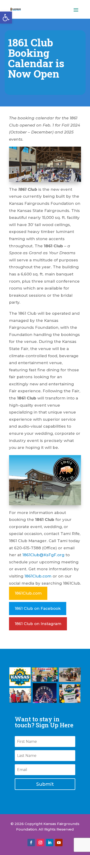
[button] (6, 18)
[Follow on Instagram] (40, 842)
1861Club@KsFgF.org (43, 555)
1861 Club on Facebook (38, 608)
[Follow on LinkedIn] (49, 842)
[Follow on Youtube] (59, 842)
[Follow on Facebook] (31, 842)
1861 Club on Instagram (38, 623)
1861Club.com (37, 576)
